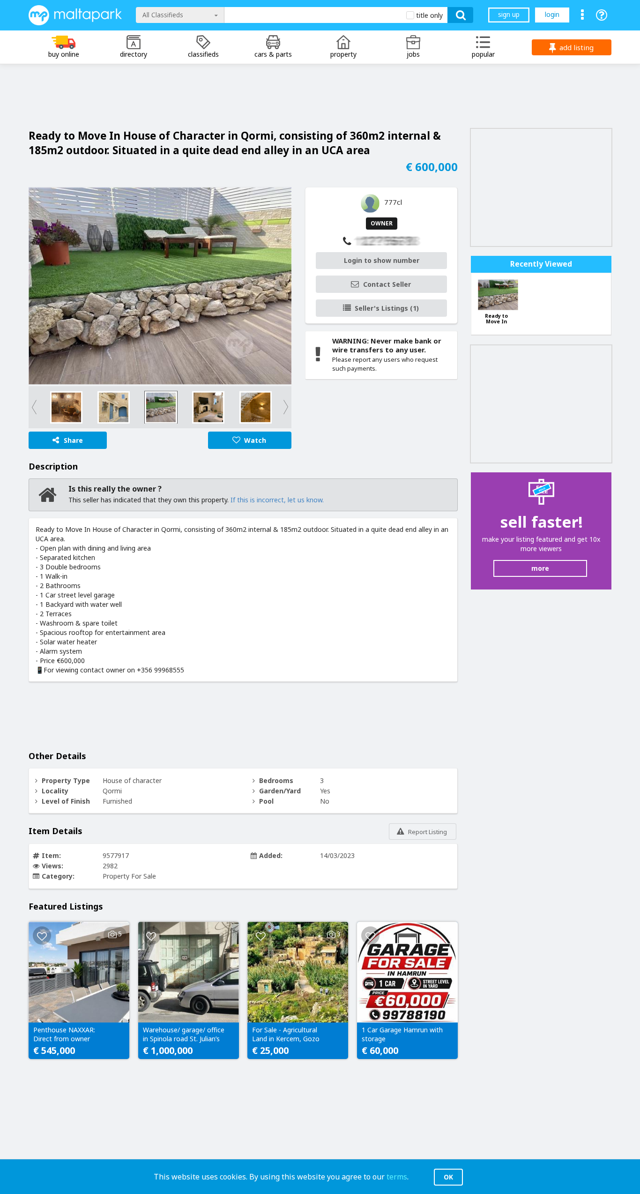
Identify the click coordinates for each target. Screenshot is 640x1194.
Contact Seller (387, 284)
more (540, 568)
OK (448, 1176)
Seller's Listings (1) (387, 308)
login (552, 14)
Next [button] (275, 407)
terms (397, 1177)
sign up (509, 14)
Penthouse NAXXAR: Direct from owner (64, 1034)
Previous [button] (45, 407)
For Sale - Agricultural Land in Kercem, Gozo (286, 1034)
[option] (160, 286)
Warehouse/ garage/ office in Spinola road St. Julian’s (183, 1034)
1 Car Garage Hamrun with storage (402, 1034)
